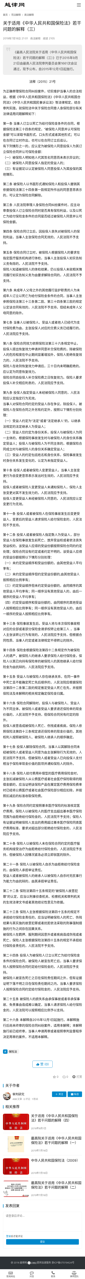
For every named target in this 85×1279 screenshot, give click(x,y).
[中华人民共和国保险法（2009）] (16, 1166)
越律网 (23, 1262)
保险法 (13, 1051)
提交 (42, 1241)
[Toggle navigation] (79, 4)
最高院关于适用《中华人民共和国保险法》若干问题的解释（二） (56, 1185)
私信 (76, 1094)
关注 (61, 1094)
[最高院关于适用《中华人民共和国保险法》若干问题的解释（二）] (16, 1189)
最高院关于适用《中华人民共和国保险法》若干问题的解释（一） (56, 1140)
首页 (5, 14)
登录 (8, 1236)
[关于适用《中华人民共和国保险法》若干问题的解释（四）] (16, 1122)
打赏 (76, 1076)
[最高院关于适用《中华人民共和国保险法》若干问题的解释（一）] (16, 1144)
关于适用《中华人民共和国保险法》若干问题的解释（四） (54, 1118)
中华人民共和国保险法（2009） (55, 1160)
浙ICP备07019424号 (63, 1262)
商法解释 (35, 38)
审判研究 (18, 1094)
